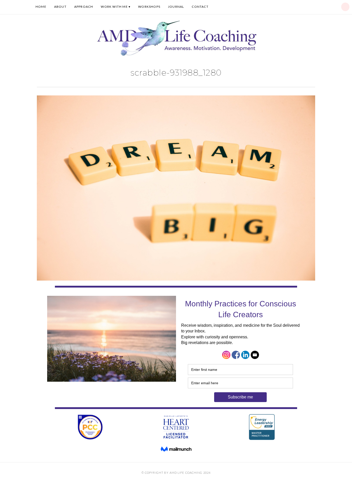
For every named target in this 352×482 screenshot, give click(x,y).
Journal (176, 7)
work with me (114, 7)
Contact (200, 7)
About (60, 7)
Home (41, 7)
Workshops (149, 7)
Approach (83, 7)
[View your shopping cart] (345, 7)
